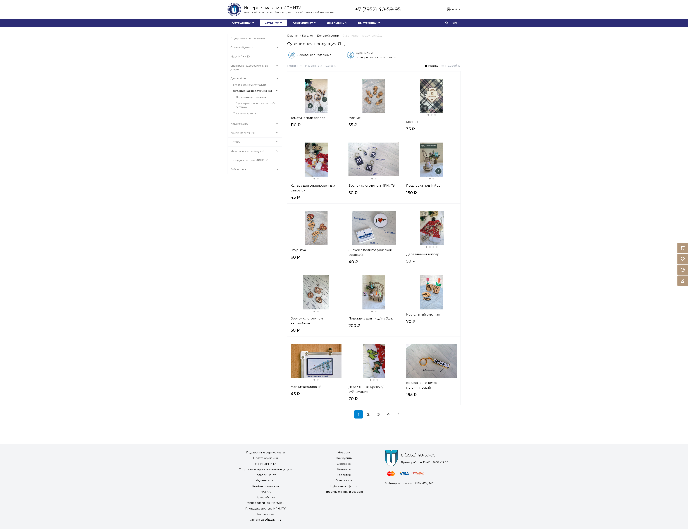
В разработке (265, 497)
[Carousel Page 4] (437, 247)
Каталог (307, 35)
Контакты (344, 469)
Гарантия (344, 475)
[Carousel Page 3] (435, 115)
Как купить (344, 458)
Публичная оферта (343, 486)
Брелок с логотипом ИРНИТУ (371, 185)
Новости (344, 452)
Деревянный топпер (422, 254)
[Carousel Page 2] (432, 115)
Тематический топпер (308, 118)
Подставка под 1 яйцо (423, 185)
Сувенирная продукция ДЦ (362, 35)
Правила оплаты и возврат (344, 491)
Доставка (344, 463)
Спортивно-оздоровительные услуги (265, 469)
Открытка (298, 250)
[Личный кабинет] (682, 280)
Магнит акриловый (306, 387)
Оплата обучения (265, 458)
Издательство (265, 480)
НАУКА (266, 491)
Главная (292, 35)
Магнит (354, 118)
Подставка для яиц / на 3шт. (370, 318)
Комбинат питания (265, 486)
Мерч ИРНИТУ (265, 463)
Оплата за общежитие (265, 519)
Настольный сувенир (423, 314)
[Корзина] (682, 248)
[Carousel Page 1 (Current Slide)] (428, 115)
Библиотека (265, 514)
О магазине (344, 480)
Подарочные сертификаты (265, 452)
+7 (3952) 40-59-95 (378, 9)
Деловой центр (328, 35)
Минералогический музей (265, 502)
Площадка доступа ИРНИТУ (265, 508)
